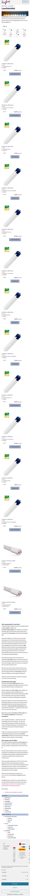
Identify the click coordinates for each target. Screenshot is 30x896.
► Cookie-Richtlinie (6, 846)
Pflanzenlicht (8, 808)
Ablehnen (15, 887)
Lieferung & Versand (12, 825)
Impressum (21, 894)
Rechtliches (7, 830)
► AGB (4, 843)
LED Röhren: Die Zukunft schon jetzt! (13, 792)
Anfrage (10, 818)
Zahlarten (10, 827)
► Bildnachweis (5, 849)
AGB (9, 832)
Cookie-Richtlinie (10, 894)
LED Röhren (4, 18)
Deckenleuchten (8, 803)
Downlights (7, 801)
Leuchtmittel (8, 812)
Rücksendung (11, 828)
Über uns (10, 820)
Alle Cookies (15, 883)
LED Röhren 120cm (17, 31)
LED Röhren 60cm (10, 35)
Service (6, 823)
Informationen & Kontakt (11, 816)
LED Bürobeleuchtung (18, 638)
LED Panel (7, 799)
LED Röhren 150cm (24, 35)
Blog (9, 821)
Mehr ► (14, 862)
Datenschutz (3, 869)
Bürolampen (8, 797)
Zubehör (7, 810)
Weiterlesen (15, 156)
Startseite (5, 6)
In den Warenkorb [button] (15, 74)
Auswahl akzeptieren (15, 891)
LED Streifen (8, 806)
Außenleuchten (8, 804)
